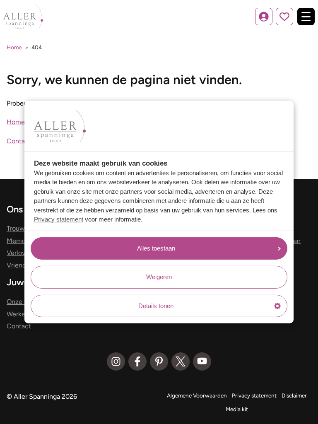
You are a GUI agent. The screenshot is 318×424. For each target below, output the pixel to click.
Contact (19, 141)
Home (14, 47)
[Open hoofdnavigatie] (306, 16)
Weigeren (159, 276)
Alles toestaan (156, 248)
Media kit (237, 409)
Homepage (23, 122)
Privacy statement (58, 219)
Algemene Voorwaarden (197, 395)
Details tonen (155, 305)
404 (36, 47)
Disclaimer (294, 395)
